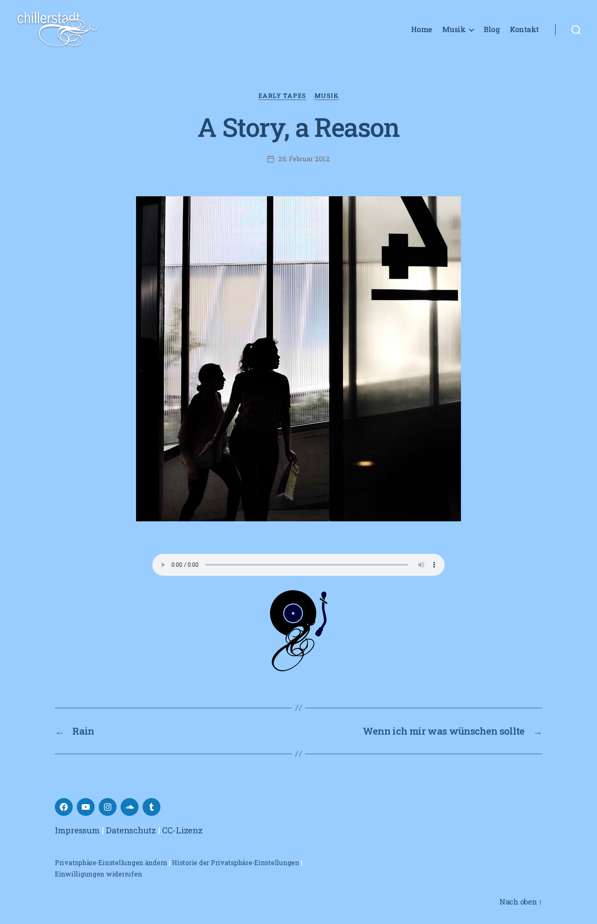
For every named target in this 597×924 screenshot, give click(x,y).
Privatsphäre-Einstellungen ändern (111, 862)
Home (421, 29)
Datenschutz (131, 830)
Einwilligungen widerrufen (98, 874)
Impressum (77, 830)
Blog (492, 29)
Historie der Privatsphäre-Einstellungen (235, 862)
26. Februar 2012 (304, 158)
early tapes (282, 96)
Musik (454, 29)
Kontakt (524, 29)
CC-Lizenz (182, 830)
